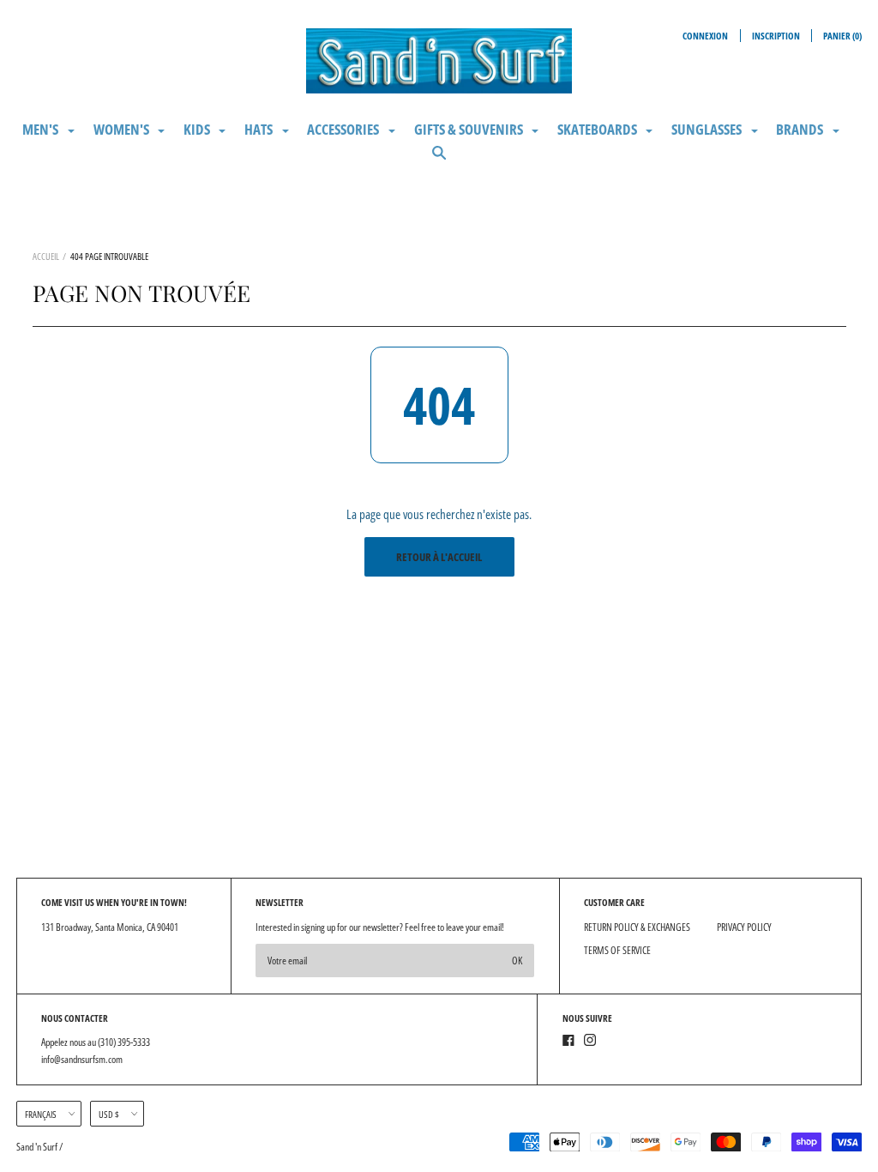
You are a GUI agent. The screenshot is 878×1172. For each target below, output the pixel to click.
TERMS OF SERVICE (617, 950)
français (41, 1114)
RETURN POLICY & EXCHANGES (637, 927)
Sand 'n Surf (37, 1146)
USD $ (109, 1114)
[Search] (439, 160)
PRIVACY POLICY (744, 927)
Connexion (705, 35)
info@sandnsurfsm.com (82, 1059)
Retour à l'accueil (439, 557)
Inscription (776, 35)
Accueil (46, 256)
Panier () (842, 35)
